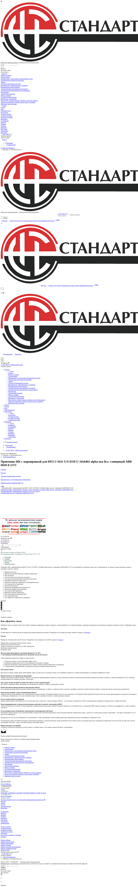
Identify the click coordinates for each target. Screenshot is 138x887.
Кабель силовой (6, 845)
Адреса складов (6, 826)
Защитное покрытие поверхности (16, 582)
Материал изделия (11, 592)
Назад (12, 371)
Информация (5, 823)
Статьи (3, 789)
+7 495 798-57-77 (6, 134)
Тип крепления (10, 579)
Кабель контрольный (7, 842)
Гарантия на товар (6, 832)
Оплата (7, 562)
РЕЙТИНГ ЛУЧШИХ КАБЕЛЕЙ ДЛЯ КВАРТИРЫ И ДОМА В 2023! (23, 793)
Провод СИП (5, 850)
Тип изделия (9, 591)
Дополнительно (10, 564)
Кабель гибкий (5, 840)
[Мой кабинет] (1, 291)
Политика (4, 833)
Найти (3, 867)
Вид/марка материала (12, 580)
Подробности (5, 541)
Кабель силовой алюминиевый (11, 847)
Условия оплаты (6, 828)
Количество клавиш (11, 586)
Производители (6, 806)
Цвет (7, 575)
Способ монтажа (11, 577)
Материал (8, 572)
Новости (3, 813)
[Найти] (2, 67)
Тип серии (8, 596)
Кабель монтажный (7, 843)
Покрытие (8, 587)
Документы (4, 821)
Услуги (3, 805)
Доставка (87, 632)
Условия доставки (6, 830)
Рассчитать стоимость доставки (11, 835)
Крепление (8, 589)
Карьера (3, 815)
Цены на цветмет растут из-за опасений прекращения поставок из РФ (23, 800)
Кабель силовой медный (8, 848)
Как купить (12, 415)
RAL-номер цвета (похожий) (14, 594)
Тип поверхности (10, 584)
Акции (3, 803)
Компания (11, 425)
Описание (8, 557)
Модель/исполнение (11, 574)
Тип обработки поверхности (14, 597)
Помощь (3, 837)
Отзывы (7, 559)
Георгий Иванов (6, 784)
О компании (5, 811)
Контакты (4, 818)
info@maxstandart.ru (8, 148)
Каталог (10, 373)
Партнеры (4, 820)
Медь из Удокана (6, 796)
